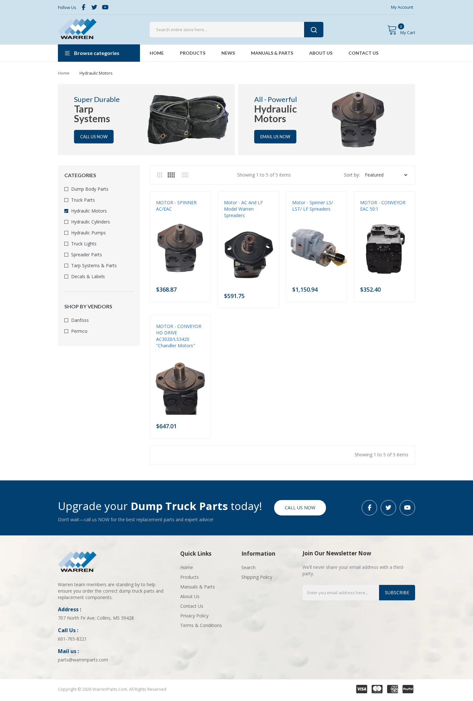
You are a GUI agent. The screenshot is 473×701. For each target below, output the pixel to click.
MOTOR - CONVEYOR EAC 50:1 (382, 205)
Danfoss (80, 320)
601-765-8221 (72, 639)
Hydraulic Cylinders (90, 222)
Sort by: (352, 175)
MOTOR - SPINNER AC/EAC (176, 205)
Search (248, 567)
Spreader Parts (86, 254)
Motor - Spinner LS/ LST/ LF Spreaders (312, 205)
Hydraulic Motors (89, 211)
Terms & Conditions (201, 625)
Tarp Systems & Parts (94, 265)
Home (64, 73)
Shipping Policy (256, 577)
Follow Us (67, 7)
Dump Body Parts (89, 189)
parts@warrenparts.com (83, 660)
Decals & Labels (88, 276)
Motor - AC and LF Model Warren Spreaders (243, 208)
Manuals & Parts (197, 587)
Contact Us (191, 606)
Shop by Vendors (88, 306)
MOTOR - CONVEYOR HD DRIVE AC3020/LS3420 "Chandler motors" (178, 336)
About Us (189, 596)
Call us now (93, 136)
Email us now (275, 136)
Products (189, 577)
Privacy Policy (194, 616)
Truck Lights (84, 244)
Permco (79, 331)
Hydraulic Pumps (88, 233)
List (184, 175)
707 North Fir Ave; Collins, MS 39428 (96, 618)
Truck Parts (83, 200)
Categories (80, 175)
